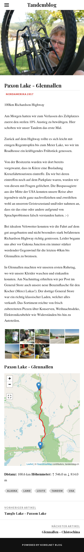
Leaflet (30, 463)
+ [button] (9, 378)
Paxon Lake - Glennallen (33, 85)
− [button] (9, 384)
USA (71, 490)
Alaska (12, 490)
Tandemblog (42, 4)
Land (27, 490)
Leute (41, 490)
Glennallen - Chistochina (61, 532)
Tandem (57, 490)
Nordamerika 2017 (19, 94)
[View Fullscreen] (10, 396)
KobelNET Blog (51, 544)
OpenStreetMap (44, 463)
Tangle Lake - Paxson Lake (25, 513)
